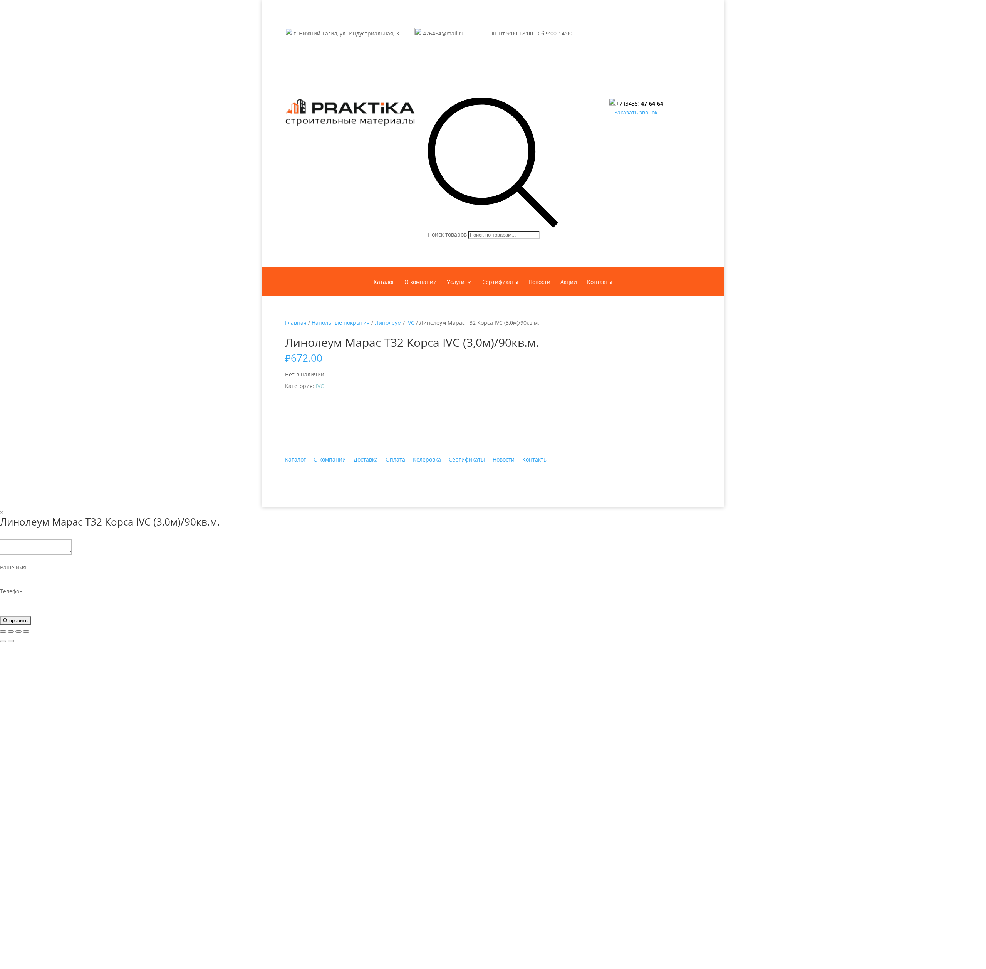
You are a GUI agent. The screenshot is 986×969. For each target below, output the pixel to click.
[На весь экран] (18, 631)
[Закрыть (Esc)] (3, 631)
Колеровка (427, 459)
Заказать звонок (635, 112)
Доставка (366, 459)
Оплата (395, 459)
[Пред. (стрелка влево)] (3, 641)
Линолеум (388, 322)
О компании (420, 282)
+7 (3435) (639, 103)
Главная (296, 322)
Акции (568, 282)
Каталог (384, 282)
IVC (410, 322)
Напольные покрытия (341, 322)
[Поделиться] (11, 631)
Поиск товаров (447, 234)
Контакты (599, 282)
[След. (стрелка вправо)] (11, 641)
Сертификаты (500, 282)
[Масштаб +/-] (26, 631)
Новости (539, 282)
